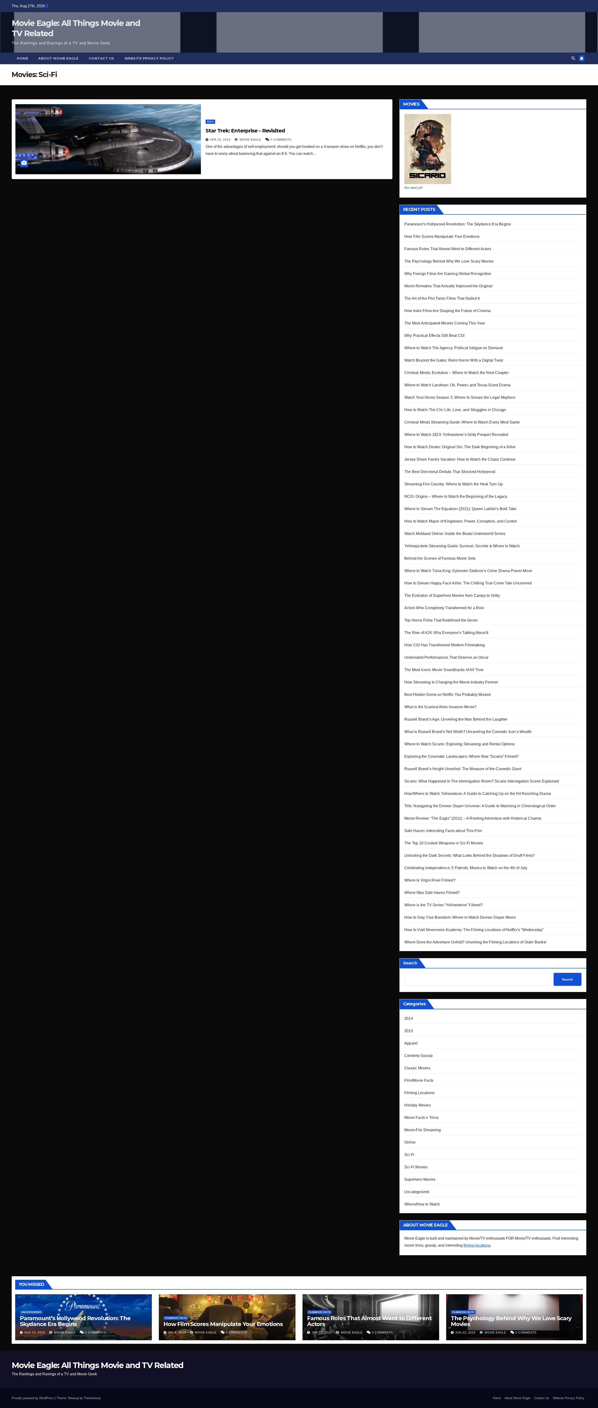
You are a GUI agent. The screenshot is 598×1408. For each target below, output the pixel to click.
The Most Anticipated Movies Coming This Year (444, 323)
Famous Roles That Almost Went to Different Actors (447, 249)
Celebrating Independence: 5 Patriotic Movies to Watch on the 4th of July (465, 868)
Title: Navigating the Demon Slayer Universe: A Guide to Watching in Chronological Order (480, 806)
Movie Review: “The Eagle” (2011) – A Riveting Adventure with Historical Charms (472, 818)
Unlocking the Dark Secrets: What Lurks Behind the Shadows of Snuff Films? (469, 855)
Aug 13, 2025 (34, 1332)
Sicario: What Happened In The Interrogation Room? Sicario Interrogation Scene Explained (481, 781)
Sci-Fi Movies (416, 1167)
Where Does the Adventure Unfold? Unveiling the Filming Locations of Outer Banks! (475, 942)
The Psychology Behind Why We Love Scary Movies (449, 261)
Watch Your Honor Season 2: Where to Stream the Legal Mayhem (459, 397)
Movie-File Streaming (422, 1130)
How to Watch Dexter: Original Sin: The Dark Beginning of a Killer (460, 447)
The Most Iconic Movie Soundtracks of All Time (444, 670)
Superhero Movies (419, 1179)
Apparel (411, 1043)
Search (410, 963)
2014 (408, 1018)
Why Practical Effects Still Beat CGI (434, 336)
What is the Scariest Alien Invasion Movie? (440, 707)
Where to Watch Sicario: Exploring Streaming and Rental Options (459, 744)
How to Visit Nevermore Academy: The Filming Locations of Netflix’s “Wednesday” (474, 930)
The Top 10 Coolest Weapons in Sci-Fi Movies (443, 843)
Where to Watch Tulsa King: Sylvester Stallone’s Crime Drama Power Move (468, 571)
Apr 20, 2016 (220, 139)
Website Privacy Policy (149, 58)
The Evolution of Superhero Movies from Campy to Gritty (452, 595)
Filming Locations (419, 1093)
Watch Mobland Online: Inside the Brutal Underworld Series (454, 534)
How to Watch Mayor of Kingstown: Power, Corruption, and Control (460, 521)
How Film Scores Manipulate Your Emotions (441, 236)
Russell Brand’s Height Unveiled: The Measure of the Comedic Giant (462, 769)
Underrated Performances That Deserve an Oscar (446, 657)
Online (410, 1142)
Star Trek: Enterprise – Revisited (245, 131)
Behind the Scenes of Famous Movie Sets (440, 558)
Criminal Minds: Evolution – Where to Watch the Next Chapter (456, 373)
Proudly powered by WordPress (33, 1398)
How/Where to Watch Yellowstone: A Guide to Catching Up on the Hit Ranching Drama (477, 794)
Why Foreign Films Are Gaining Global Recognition (447, 274)
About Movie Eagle (58, 58)
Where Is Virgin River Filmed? (430, 880)
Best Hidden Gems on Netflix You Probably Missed (447, 695)
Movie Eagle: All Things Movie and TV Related (97, 1365)
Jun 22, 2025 (465, 1332)
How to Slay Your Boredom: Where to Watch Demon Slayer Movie (460, 917)
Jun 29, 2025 (322, 1332)
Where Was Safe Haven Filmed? (432, 893)
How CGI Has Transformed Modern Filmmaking (444, 645)
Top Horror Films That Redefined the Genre (441, 620)
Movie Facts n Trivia (421, 1118)
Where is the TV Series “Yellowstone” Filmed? (443, 905)
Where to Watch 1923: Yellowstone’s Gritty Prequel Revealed (456, 435)
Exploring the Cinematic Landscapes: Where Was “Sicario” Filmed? (461, 756)
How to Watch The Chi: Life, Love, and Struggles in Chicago (455, 410)
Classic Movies (417, 1068)
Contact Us (101, 58)
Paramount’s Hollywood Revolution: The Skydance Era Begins (457, 224)
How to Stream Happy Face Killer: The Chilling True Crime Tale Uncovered (468, 583)
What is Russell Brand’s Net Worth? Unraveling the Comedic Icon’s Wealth (467, 732)
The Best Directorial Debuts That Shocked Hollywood (449, 472)
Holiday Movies (417, 1105)
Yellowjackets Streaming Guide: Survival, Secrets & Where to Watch (462, 546)
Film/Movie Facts (418, 1080)
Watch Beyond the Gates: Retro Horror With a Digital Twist (453, 360)
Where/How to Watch (422, 1204)
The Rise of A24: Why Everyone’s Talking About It (446, 633)
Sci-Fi (210, 121)
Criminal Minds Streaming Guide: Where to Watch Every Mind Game (462, 422)
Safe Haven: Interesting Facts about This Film (443, 831)
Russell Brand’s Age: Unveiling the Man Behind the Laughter (456, 719)
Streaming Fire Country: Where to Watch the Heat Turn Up (453, 484)
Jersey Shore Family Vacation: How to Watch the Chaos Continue (460, 459)
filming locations (476, 1245)
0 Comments (281, 139)
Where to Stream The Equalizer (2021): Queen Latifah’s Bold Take (460, 509)
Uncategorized (416, 1192)
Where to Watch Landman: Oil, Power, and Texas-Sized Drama (457, 385)
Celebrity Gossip (418, 1056)
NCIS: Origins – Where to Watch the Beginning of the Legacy (455, 496)
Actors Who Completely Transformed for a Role (444, 608)
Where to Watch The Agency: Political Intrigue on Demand (453, 348)
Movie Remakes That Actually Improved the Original (448, 286)
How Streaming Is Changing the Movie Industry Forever (451, 682)
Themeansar (92, 1398)
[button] (573, 58)
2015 (408, 1031)
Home (22, 58)
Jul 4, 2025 (177, 1332)
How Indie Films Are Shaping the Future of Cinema (447, 311)
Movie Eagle (250, 139)
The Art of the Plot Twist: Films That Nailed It (442, 298)
